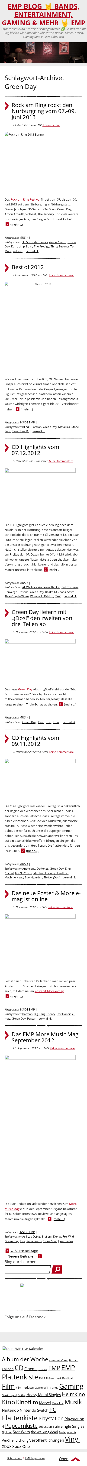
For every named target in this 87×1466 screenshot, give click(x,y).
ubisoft (71, 1432)
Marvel (45, 1402)
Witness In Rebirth (41, 596)
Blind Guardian (32, 427)
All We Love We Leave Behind (41, 587)
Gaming (71, 1386)
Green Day (50, 427)
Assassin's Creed (58, 1360)
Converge (11, 592)
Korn (14, 246)
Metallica (64, 427)
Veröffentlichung (15, 1440)
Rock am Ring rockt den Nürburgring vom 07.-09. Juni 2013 (44, 111)
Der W (57, 1236)
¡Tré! (58, 596)
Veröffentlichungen (46, 1440)
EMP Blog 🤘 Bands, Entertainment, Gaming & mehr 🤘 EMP (43, 14)
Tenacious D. (20, 431)
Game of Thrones (46, 1387)
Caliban (8, 1369)
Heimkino (73, 1394)
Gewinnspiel (9, 1395)
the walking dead (44, 1432)
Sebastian (45, 1426)
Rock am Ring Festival (25, 199)
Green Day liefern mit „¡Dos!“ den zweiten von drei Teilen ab (42, 618)
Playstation (51, 1418)
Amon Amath (57, 242)
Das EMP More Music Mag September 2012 (45, 1037)
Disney (43, 1369)
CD (19, 1367)
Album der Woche (25, 1359)
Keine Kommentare (61, 275)
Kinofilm (27, 1402)
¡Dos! (41, 722)
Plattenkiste (20, 1417)
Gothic (22, 1395)
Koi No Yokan (23, 873)
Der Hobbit (64, 1014)
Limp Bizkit (25, 246)
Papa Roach (34, 1241)
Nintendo (10, 1410)
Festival (67, 1378)
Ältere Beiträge (24, 1250)
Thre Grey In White (17, 596)
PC (52, 1409)
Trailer (62, 1432)
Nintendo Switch (34, 1410)
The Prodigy (41, 246)
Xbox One (21, 1446)
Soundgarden (33, 877)
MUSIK (23, 238)
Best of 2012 (28, 267)
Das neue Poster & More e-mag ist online (46, 896)
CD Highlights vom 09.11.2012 (35, 741)
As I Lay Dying (31, 1236)
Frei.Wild (68, 1236)
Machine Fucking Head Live (50, 873)
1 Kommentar (51, 125)
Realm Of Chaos (55, 592)
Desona (24, 592)
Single (66, 1426)
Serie (56, 1426)
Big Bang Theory (44, 1014)
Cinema (31, 1368)
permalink (32, 251)
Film (8, 1386)
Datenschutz (14, 1458)
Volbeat (18, 251)
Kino (8, 1402)
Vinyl (72, 1438)
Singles (78, 1426)
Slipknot (7, 1432)
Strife (70, 592)
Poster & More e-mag (49, 991)
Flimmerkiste (25, 1387)
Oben (63, 1458)
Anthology (28, 869)
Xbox (6, 1446)
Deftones (42, 869)
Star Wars (21, 1431)
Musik (73, 1402)
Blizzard (73, 1360)
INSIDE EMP (27, 422)
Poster (31, 1019)
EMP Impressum (35, 1458)
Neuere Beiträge (22, 1256)
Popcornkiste (21, 1425)
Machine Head (14, 877)
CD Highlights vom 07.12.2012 (35, 450)
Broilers (47, 1236)
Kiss (22, 1241)
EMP (54, 1368)
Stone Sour (50, 1241)
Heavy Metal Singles (43, 1394)
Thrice (48, 877)
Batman (27, 1014)
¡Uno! (56, 722)
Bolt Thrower (69, 587)
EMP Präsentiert (50, 1378)
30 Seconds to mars (35, 242)
